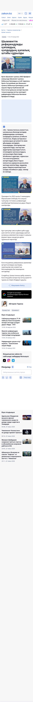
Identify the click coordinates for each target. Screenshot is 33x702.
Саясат (3, 17)
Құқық (25, 17)
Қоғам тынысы (6, 32)
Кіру (30, 367)
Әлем (9, 17)
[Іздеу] (25, 13)
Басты (3, 30)
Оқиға (20, 17)
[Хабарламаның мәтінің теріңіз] (16, 372)
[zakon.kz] (6, 13)
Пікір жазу (27, 377)
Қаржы (14, 17)
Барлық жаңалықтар (13, 30)
